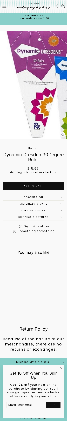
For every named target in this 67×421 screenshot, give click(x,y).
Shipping (16, 172)
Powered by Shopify (33, 418)
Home (32, 148)
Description (33, 197)
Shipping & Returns (33, 217)
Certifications (33, 210)
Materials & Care (33, 203)
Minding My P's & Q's (32, 362)
